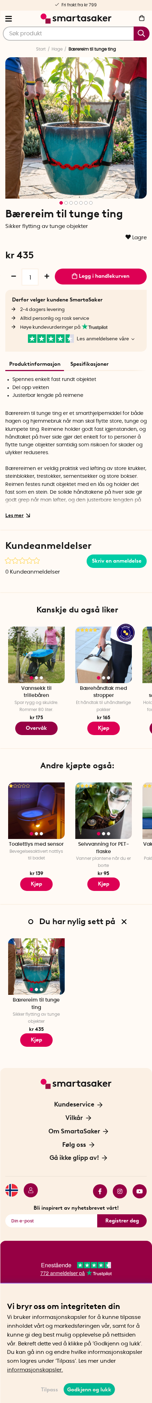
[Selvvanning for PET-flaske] (103, 810)
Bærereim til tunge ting (36, 1004)
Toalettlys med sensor (36, 844)
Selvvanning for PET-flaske (103, 848)
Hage (57, 49)
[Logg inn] (28, 1191)
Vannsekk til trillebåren (36, 692)
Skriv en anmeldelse (116, 561)
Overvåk (36, 728)
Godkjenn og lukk (89, 1389)
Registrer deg (122, 1220)
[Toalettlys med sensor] (36, 810)
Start (41, 49)
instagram (117, 1191)
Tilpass (49, 1389)
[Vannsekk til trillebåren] (36, 655)
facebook (97, 1191)
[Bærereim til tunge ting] (36, 966)
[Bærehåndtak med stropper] (103, 655)
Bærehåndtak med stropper (103, 692)
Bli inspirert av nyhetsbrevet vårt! (76, 1208)
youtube (137, 1191)
